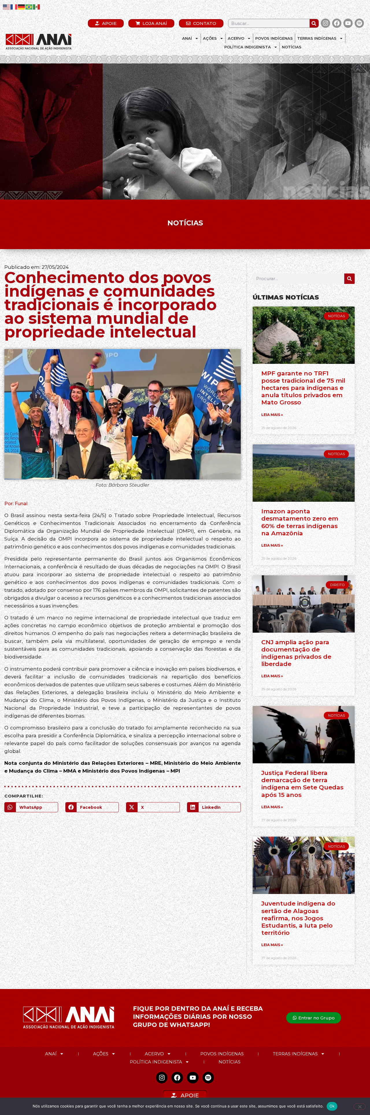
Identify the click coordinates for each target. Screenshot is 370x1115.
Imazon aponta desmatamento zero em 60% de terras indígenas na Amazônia (299, 522)
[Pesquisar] (314, 23)
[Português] (29, 6)
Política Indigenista (247, 47)
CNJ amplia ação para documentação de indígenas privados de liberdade (296, 653)
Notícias (291, 47)
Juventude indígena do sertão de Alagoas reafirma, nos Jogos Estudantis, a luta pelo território (298, 918)
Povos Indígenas (274, 38)
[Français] (14, 6)
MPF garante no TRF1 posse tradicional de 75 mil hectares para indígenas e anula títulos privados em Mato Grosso (303, 388)
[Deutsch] (21, 6)
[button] (31, 807)
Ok (332, 1106)
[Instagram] (325, 23)
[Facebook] (336, 23)
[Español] (36, 6)
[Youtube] (348, 23)
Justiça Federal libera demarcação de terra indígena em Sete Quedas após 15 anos (302, 783)
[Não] (360, 1106)
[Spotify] (359, 23)
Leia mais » (272, 415)
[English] (6, 6)
